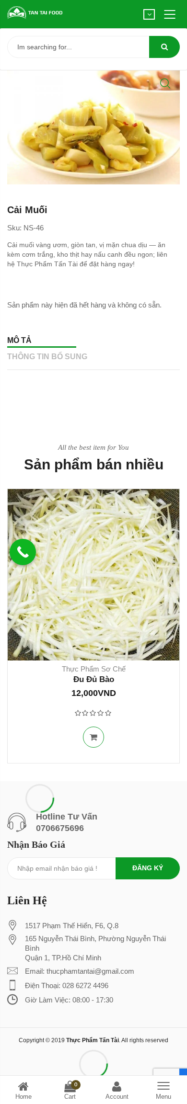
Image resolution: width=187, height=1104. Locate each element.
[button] (165, 83)
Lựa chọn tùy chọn (93, 737)
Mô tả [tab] (19, 340)
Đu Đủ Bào (93, 679)
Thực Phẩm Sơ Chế (94, 669)
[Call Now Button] (23, 552)
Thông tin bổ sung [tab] (47, 357)
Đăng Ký (147, 868)
